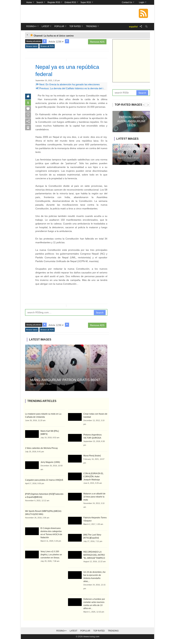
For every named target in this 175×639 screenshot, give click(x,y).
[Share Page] (140, 26)
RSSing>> (61, 631)
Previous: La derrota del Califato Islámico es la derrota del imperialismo (75, 88)
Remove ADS (97, 41)
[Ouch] (28, 115)
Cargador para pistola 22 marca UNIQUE (44, 480)
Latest (73, 631)
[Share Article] (28, 121)
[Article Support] (28, 127)
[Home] (28, 96)
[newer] (67, 41)
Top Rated (99, 631)
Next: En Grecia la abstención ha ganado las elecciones (67, 84)
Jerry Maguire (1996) (50, 462)
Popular (85, 631)
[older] (45, 41)
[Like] (28, 109)
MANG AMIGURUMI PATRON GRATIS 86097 (65, 380)
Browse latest (31, 46)
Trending (113, 631)
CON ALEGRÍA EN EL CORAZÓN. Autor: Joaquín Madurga (93, 476)
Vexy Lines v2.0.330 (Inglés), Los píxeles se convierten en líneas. (51, 554)
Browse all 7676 (47, 46)
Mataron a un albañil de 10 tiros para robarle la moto (94, 496)
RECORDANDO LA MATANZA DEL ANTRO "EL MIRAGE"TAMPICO (94, 555)
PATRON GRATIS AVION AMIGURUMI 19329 (131, 121)
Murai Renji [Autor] (92, 455)
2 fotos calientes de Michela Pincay (41, 448)
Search (100, 312)
